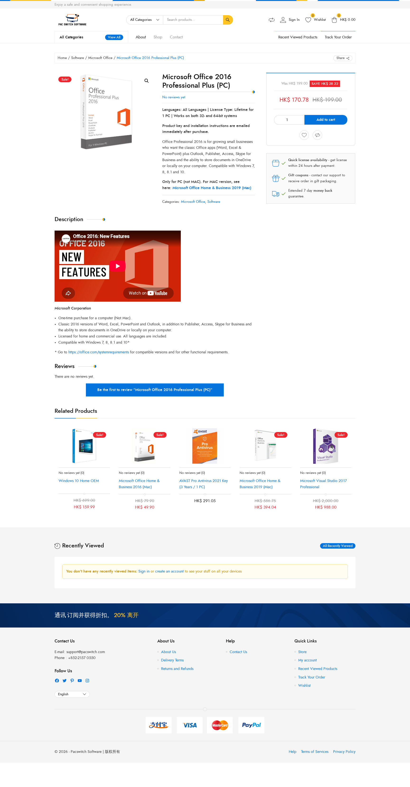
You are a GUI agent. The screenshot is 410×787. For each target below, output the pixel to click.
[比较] (317, 135)
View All (114, 37)
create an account (170, 571)
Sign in (144, 571)
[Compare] (272, 20)
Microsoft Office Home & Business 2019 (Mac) (211, 188)
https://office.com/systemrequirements (98, 352)
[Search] (228, 20)
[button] (146, 81)
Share (340, 58)
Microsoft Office (100, 58)
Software (77, 58)
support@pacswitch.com (85, 652)
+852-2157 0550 (82, 658)
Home (62, 58)
